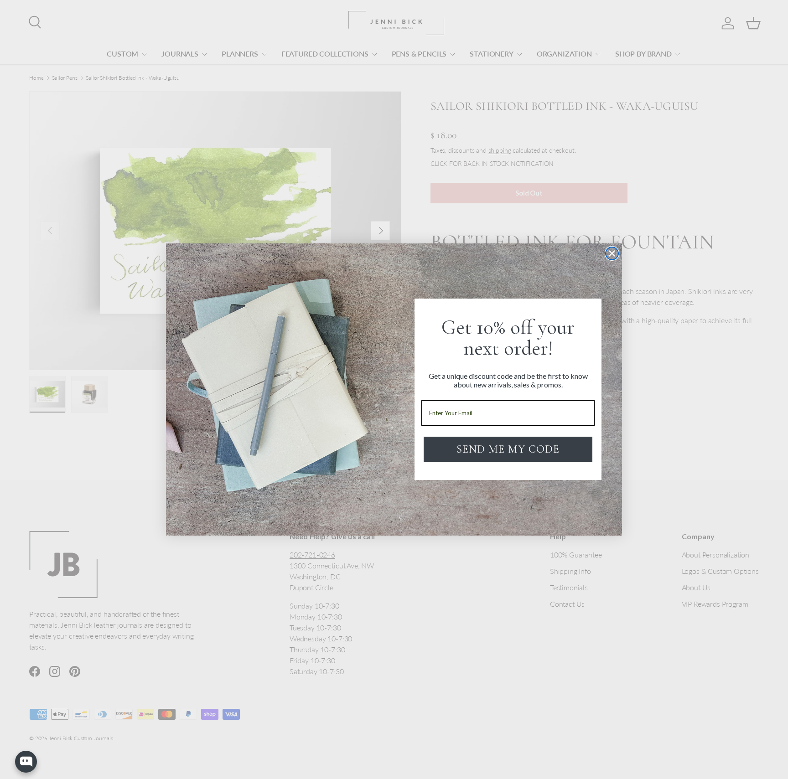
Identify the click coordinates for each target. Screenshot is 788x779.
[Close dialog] (612, 253)
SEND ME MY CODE (508, 449)
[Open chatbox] (26, 762)
